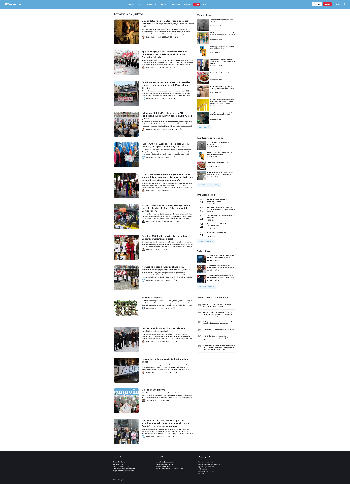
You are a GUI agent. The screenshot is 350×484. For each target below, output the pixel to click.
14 (175, 98)
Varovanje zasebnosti (205, 462)
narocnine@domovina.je (164, 464)
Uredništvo (150, 98)
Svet (140, 4)
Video (197, 4)
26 (178, 221)
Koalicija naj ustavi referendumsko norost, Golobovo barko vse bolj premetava (217, 323)
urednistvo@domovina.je (165, 462)
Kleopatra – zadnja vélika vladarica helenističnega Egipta (222, 47)
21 (177, 37)
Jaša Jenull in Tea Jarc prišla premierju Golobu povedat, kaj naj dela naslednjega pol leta (165, 145)
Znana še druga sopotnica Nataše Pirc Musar (218, 330)
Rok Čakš (149, 249)
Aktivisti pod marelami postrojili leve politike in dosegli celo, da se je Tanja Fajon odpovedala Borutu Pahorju (166, 208)
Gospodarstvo (152, 4)
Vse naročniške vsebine (208, 185)
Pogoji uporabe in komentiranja (209, 464)
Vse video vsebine (206, 287)
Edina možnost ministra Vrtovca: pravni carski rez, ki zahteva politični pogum (222, 61)
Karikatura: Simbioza (152, 297)
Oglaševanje (202, 469)
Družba (164, 4)
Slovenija (131, 4)
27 (177, 68)
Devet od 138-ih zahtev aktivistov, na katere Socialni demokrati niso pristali (164, 237)
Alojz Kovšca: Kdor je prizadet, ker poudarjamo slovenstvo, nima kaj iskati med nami (218, 338)
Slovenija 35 (175, 4)
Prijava (337, 4)
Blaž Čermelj (150, 221)
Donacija (317, 4)
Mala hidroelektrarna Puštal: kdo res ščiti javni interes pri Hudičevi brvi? (220, 173)
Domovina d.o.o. (119, 462)
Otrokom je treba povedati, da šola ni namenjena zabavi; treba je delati (222, 34)
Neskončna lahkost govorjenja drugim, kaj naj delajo (165, 360)
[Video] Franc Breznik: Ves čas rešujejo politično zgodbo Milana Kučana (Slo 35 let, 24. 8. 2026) (221, 276)
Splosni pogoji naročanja (206, 467)
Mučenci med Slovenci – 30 (216, 232)
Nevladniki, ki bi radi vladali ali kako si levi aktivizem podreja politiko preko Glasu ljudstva (166, 268)
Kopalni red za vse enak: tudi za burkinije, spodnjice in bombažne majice (216, 305)
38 (176, 437)
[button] (344, 4)
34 (176, 191)
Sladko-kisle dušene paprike (220, 73)
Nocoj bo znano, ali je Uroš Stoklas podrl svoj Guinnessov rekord (222, 114)
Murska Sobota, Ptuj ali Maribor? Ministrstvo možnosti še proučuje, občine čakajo (222, 88)
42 (176, 157)
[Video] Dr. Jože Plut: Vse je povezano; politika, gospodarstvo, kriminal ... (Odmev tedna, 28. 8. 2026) (220, 256)
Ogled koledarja (205, 241)
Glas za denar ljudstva (153, 389)
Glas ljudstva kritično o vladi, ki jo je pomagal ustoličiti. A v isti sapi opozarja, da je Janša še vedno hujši (168, 23)
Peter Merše (150, 37)
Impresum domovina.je (206, 471)
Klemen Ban (150, 372)
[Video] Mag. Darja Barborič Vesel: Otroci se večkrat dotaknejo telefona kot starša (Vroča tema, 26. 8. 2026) (220, 266)
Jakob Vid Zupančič (153, 129)
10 (175, 249)
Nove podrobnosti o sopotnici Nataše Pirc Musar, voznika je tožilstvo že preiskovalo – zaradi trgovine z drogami (218, 314)
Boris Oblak (150, 308)
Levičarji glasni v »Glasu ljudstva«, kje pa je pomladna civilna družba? (163, 330)
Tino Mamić (150, 400)
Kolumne (187, 4)
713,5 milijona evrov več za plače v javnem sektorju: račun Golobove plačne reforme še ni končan (222, 101)
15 (177, 342)
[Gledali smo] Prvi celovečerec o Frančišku (221, 20)
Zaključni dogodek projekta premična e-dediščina (221, 216)
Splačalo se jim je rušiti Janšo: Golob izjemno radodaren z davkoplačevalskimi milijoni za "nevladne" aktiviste (164, 54)
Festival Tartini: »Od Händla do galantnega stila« (218, 225)
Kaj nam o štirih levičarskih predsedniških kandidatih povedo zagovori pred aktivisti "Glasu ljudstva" (167, 116)
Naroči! (327, 4)
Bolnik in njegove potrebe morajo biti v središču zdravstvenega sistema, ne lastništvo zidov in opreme (166, 85)
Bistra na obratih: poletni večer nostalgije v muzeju (218, 200)
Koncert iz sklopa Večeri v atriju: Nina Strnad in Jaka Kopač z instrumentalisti (221, 208)
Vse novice (203, 127)
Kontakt (201, 473)
